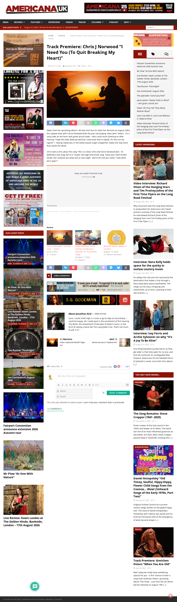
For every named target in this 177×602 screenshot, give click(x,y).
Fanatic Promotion (53, 211)
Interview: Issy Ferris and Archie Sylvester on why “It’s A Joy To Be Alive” (152, 336)
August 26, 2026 (142, 201)
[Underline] (66, 385)
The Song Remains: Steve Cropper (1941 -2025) (150, 415)
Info (126, 22)
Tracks (82, 22)
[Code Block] (86, 385)
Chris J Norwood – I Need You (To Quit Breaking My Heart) (79, 211)
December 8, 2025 (143, 421)
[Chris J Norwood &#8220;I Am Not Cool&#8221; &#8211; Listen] (59, 237)
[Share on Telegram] (111, 123)
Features (35, 22)
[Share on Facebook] (50, 123)
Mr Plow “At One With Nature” (19, 289)
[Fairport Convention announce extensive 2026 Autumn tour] (23, 407)
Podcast (113, 22)
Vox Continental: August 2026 (21, 379)
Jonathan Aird (70, 66)
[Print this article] (88, 123)
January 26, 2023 (142, 500)
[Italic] (62, 385)
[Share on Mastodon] (103, 123)
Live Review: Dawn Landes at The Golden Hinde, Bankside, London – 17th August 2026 (22, 316)
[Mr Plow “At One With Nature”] (23, 284)
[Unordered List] (78, 385)
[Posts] (140, 54)
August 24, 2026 (142, 273)
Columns (96, 22)
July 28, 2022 (141, 568)
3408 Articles (100, 313)
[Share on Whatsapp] (96, 123)
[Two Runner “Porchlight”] (23, 344)
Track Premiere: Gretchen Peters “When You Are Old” (151, 562)
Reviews (18, 22)
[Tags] (153, 54)
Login (127, 366)
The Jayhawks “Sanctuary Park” (151, 95)
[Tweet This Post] (58, 123)
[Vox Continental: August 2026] (23, 374)
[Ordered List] (74, 385)
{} (93, 385)
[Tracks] (153, 542)
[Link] (90, 385)
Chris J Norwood (62, 276)
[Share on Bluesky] (118, 123)
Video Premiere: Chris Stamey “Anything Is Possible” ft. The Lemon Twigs (86, 250)
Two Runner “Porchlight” (21, 350)
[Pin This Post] (73, 123)
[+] (97, 385)
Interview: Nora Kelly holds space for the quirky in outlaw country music (152, 265)
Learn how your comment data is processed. (104, 402)
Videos (69, 22)
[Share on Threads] (126, 123)
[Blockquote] (82, 385)
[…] (151, 221)
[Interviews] (153, 165)
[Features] (153, 395)
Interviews (54, 22)
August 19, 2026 (142, 344)
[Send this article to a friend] (81, 123)
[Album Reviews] (153, 460)
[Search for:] (160, 27)
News (5, 22)
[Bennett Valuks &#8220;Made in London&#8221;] (116, 237)
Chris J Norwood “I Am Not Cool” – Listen (59, 247)
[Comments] (166, 54)
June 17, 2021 (56, 66)
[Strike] (70, 385)
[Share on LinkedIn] (66, 123)
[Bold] (59, 385)
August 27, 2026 (21, 264)
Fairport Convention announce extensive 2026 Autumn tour (21, 257)
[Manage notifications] (170, 596)
